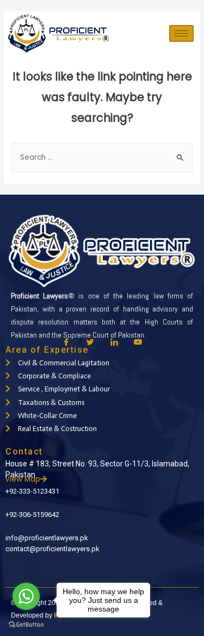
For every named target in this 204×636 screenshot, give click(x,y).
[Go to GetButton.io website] (26, 624)
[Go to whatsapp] (26, 596)
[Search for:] (102, 157)
